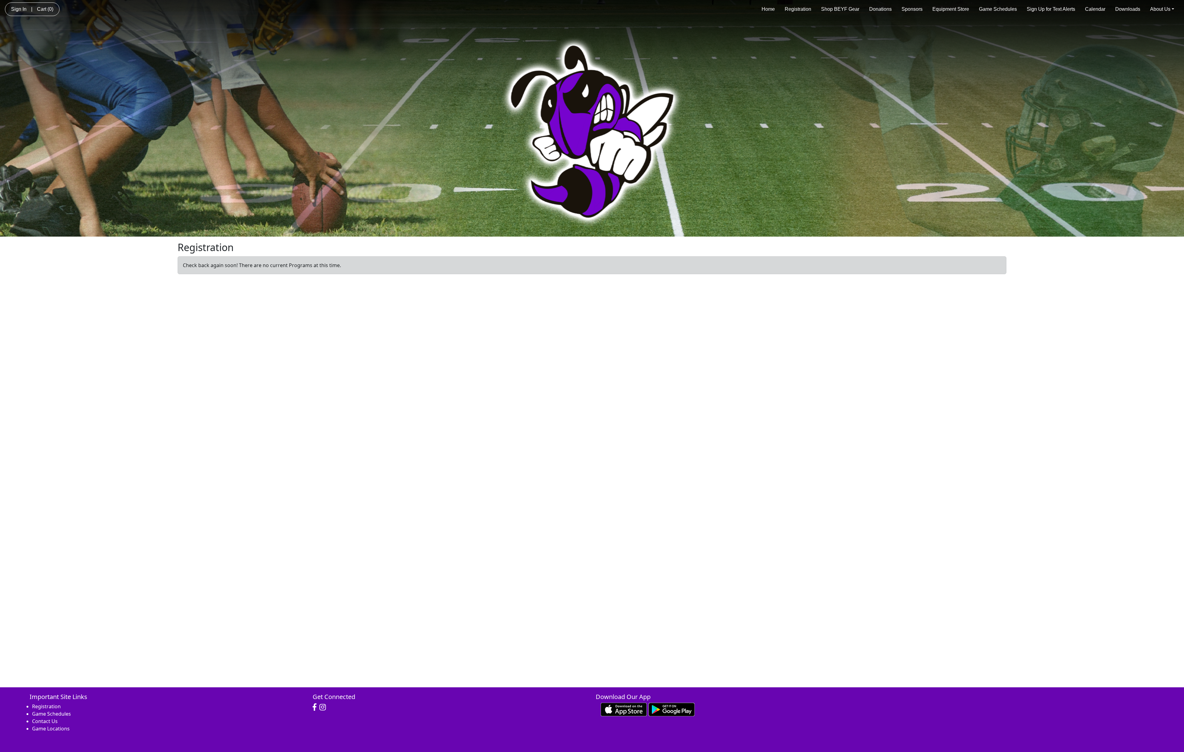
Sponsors (912, 9)
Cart (45, 9)
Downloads (1127, 9)
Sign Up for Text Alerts (1051, 9)
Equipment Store (950, 9)
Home (768, 9)
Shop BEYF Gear (840, 9)
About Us (1160, 9)
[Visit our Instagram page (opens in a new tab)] (324, 707)
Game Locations (51, 728)
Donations (880, 9)
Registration (798, 9)
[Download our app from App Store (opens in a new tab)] (624, 708)
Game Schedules (998, 9)
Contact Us (45, 721)
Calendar (1095, 9)
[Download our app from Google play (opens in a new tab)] (671, 708)
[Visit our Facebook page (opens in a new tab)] (316, 707)
